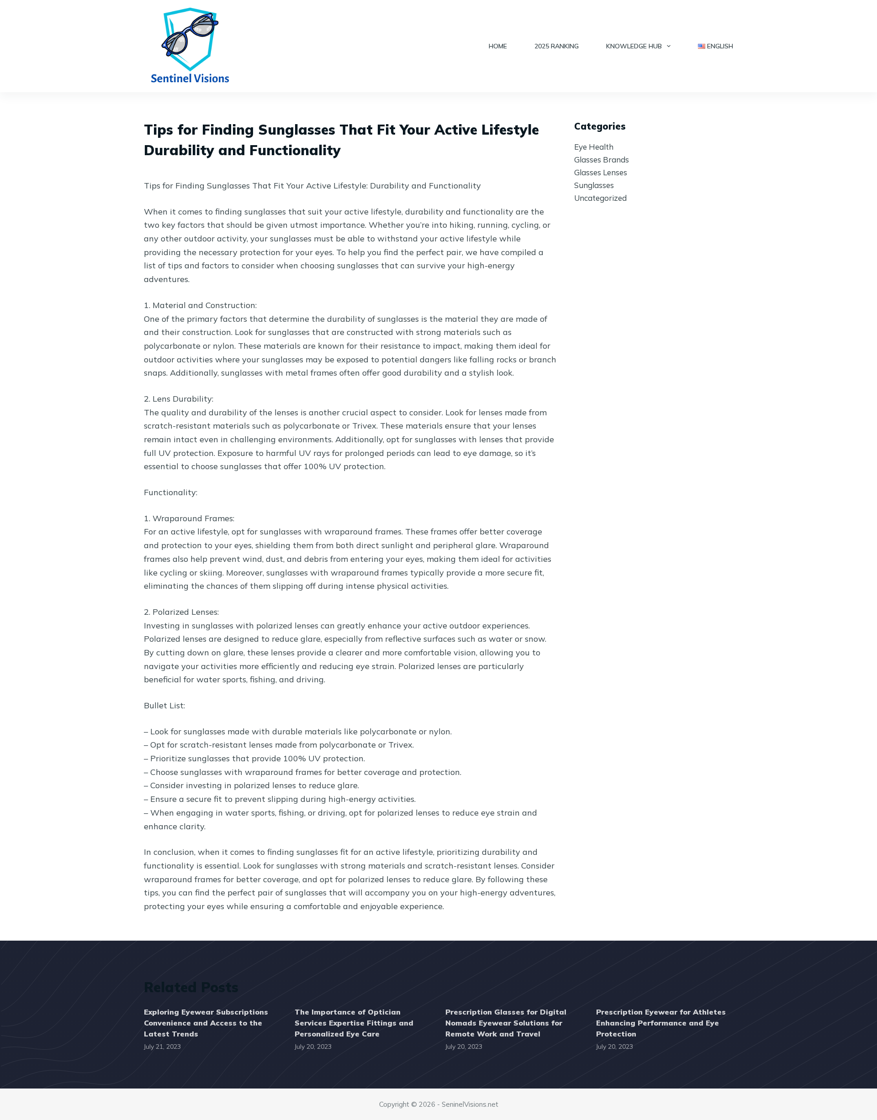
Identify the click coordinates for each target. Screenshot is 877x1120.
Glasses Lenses (600, 172)
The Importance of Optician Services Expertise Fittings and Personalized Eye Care (354, 1022)
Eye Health (593, 147)
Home (498, 46)
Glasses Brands (601, 159)
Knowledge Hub (634, 46)
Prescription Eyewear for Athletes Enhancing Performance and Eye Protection (661, 1022)
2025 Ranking (556, 46)
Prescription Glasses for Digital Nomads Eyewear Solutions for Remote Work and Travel (505, 1022)
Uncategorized (600, 198)
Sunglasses (594, 185)
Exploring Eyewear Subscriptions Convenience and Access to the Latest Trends (206, 1022)
